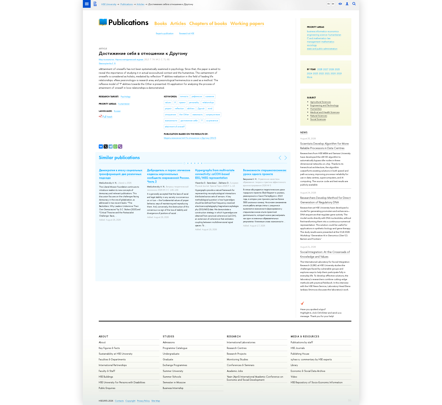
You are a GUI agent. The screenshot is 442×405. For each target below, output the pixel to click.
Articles (178, 23)
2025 (337, 69)
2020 (333, 73)
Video (294, 376)
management (313, 41)
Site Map (155, 400)
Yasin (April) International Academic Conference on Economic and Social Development (255, 378)
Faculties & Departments (112, 359)
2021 (327, 73)
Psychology (126, 96)
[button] (184, 163)
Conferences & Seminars (240, 365)
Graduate (168, 359)
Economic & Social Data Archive (308, 371)
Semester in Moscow (174, 382)
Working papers (247, 23)
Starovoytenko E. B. (107, 63)
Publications (128, 22)
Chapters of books (208, 23)
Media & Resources (305, 336)
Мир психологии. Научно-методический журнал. (121, 59)
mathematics (327, 41)
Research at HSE (186, 33)
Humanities (315, 108)
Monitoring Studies (237, 359)
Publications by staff (302, 342)
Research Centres (236, 348)
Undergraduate (171, 353)
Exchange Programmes (175, 365)
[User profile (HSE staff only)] (347, 4)
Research (234, 336)
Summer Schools (172, 376)
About (103, 336)
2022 (321, 73)
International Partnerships (113, 365)
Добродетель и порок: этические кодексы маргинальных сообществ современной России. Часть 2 (168, 175)
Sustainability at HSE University (115, 353)
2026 (331, 69)
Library (294, 365)
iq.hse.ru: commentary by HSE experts (311, 359)
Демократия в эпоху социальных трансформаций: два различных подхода (120, 174)
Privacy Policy (143, 400)
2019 (339, 73)
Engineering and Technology (324, 105)
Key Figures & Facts (109, 348)
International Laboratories (241, 342)
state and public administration (322, 48)
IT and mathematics (316, 38)
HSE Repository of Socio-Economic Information (317, 382)
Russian (117, 111)
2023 (315, 73)
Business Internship (173, 388)
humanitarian (334, 34)
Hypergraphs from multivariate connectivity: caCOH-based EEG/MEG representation (214, 174)
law (328, 38)
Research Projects (236, 353)
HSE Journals (298, 348)
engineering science (317, 34)
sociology (312, 45)
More (309, 77)
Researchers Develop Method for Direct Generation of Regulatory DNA (325, 200)
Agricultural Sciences (320, 101)
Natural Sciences (318, 115)
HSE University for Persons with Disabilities (122, 382)
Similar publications (119, 157)
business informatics (317, 31)
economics (333, 31)
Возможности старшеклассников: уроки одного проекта (264, 172)
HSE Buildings (106, 376)
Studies (168, 336)
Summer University (173, 371)
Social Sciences (318, 119)
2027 (325, 69)
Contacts (119, 400)
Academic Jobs (235, 371)
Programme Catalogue (175, 348)
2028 (319, 69)
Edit (349, 400)
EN (333, 4)
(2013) (190, 138)
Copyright (130, 400)
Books (160, 23)
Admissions (169, 342)
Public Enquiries (107, 388)
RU (329, 4)
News (304, 132)
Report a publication (165, 33)
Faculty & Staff (107, 371)
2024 (309, 73)
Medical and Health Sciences (324, 112)
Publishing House (300, 353)
